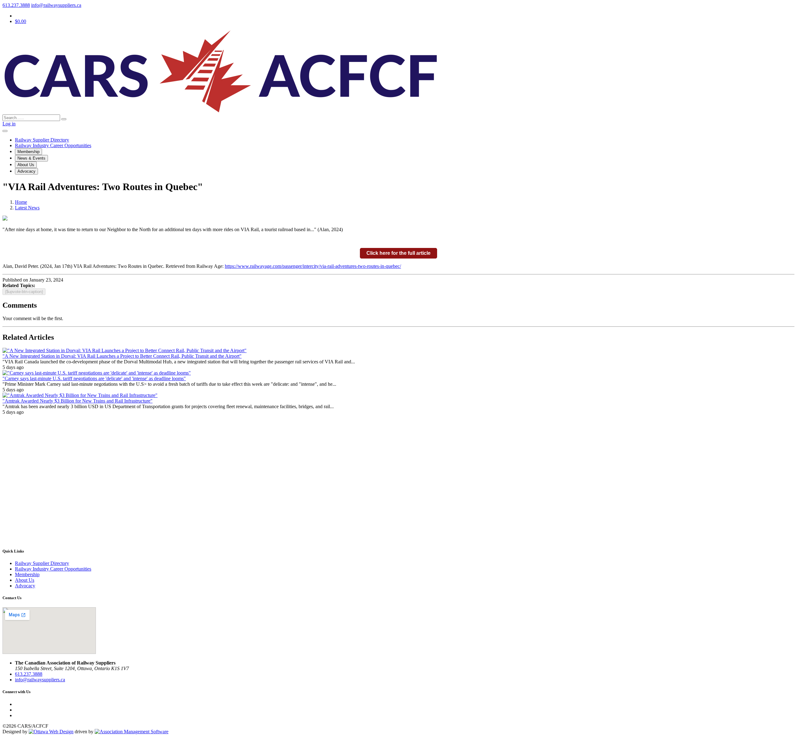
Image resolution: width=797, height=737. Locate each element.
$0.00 (20, 21)
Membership (28, 151)
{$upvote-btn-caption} (24, 291)
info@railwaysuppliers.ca (56, 5)
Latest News (27, 207)
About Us (25, 164)
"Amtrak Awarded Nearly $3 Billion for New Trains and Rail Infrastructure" (77, 400)
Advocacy (26, 171)
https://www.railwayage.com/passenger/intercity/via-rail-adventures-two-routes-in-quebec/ (313, 266)
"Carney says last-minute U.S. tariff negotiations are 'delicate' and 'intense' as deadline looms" (94, 378)
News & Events (31, 158)
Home (21, 202)
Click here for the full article (398, 253)
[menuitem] (27, 574)
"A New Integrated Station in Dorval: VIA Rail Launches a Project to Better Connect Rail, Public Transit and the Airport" (122, 356)
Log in (9, 123)
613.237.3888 (16, 5)
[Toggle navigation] (4, 131)
